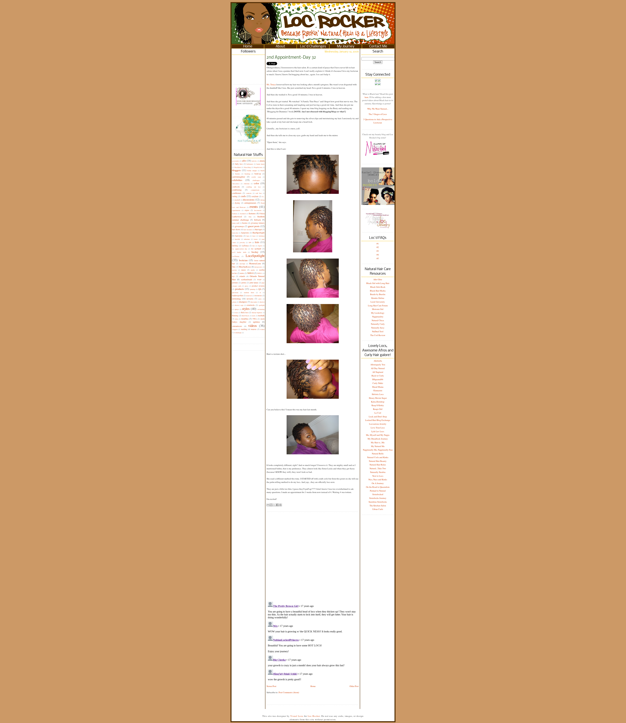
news (242, 273)
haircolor (235, 233)
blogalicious (258, 167)
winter (262, 329)
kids (257, 242)
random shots (249, 292)
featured (243, 213)
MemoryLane (255, 263)
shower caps (239, 305)
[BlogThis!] (271, 505)
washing (244, 329)
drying (262, 200)
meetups (242, 263)
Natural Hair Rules (378, 464)
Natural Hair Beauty (378, 461)
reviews (250, 298)
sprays (237, 309)
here (366, 97)
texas (236, 312)
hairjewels (245, 232)
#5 (378, 258)
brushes (237, 174)
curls (243, 196)
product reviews (258, 286)
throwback (245, 315)
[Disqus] (313, 554)
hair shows (236, 229)
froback (257, 219)
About (280, 46)
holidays (262, 236)
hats (247, 236)
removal (249, 295)
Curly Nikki (378, 383)
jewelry (242, 242)
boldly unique (252, 170)
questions (235, 292)
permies (235, 282)
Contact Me (378, 46)
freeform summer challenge (248, 218)
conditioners (236, 193)
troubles (244, 318)
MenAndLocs (245, 266)
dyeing (237, 203)
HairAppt (258, 229)
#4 (378, 254)
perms (243, 282)
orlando (242, 276)
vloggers (235, 329)
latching (235, 245)
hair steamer (248, 229)
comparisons (255, 190)
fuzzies (244, 223)
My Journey (345, 46)
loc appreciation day (239, 249)
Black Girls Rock (377, 286)
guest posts (254, 226)
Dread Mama (377, 386)
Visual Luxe (297, 716)
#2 (378, 247)
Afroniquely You (377, 364)
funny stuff (235, 223)
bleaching (247, 167)
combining (237, 189)
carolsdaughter (238, 176)
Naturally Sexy (377, 327)
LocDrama (235, 256)
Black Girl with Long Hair (377, 283)
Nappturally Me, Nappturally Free (378, 449)
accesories (235, 161)
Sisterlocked (377, 494)
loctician (243, 260)
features (252, 213)
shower (262, 302)
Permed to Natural (378, 490)
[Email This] (268, 505)
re (260, 292)
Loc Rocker (314, 716)
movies (234, 270)
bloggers (236, 170)
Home (247, 46)
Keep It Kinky (378, 405)
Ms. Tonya (271, 84)
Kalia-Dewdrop (377, 401)
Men (233, 267)
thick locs (244, 312)
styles (246, 308)
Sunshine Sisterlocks (378, 501)
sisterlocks (251, 305)
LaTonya (245, 245)
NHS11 (259, 273)
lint (253, 246)
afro (244, 160)
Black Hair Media (378, 290)
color (256, 183)
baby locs (239, 164)
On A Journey (378, 483)
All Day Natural (378, 368)
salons (234, 302)
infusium (247, 239)
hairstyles (239, 236)
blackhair (237, 167)
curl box (258, 193)
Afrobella (378, 360)
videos (252, 325)
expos (247, 210)
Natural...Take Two (378, 468)
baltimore (249, 164)
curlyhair (255, 196)
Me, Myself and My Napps (377, 434)
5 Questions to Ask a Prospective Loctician (377, 121)
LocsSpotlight (255, 255)
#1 (378, 243)
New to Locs (377, 475)
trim (236, 319)
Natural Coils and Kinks (377, 457)
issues (256, 239)
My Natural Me (378, 446)
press (246, 286)
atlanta (262, 161)
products (239, 289)
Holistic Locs (378, 394)
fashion (234, 213)
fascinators (257, 210)
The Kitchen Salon (378, 505)
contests (249, 193)
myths (253, 270)
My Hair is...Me (378, 442)
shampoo (243, 301)
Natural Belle (378, 453)
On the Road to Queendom (377, 486)
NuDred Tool (377, 331)
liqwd (260, 246)
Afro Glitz (377, 279)
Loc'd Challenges (313, 46)
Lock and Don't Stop (378, 416)
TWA (255, 319)
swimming (261, 309)
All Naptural (377, 372)
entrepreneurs (250, 202)
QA (259, 289)
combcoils (236, 187)
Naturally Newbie (378, 472)
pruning (252, 289)
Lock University (378, 301)
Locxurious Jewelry (377, 423)
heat (254, 236)
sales (260, 299)
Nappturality (377, 316)
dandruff (237, 200)
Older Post (354, 686)
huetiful (237, 239)
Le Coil (377, 412)
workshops (237, 332)
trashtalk (261, 315)
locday (255, 251)
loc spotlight (256, 248)
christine (247, 183)
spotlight (262, 305)
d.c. (263, 196)
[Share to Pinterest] (280, 505)
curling (234, 196)
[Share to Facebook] (277, 505)
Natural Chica (378, 320)
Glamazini (377, 390)
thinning (235, 315)
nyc (233, 276)
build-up (257, 173)
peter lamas (254, 282)
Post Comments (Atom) (289, 692)
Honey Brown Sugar (378, 397)
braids (263, 170)
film (250, 217)
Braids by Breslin (377, 294)
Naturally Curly (378, 323)
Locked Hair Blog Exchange (377, 420)
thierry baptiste (257, 312)
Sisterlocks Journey (377, 498)
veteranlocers (237, 326)
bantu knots (260, 164)
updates (256, 321)
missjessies (258, 267)
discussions (248, 199)
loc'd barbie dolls (239, 252)
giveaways (239, 226)
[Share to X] (274, 505)
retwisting (236, 298)
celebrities (237, 180)
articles (254, 161)
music (243, 270)
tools (253, 315)
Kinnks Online (377, 298)
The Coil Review (377, 335)
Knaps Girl (377, 409)
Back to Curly (378, 375)
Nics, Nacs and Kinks (377, 479)
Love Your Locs (378, 427)
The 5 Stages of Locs (378, 114)
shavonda (254, 302)
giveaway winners (258, 223)
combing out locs (253, 187)
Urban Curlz (377, 509)
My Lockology (377, 312)
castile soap (256, 177)
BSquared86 (377, 379)
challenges (256, 180)
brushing (247, 174)
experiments (236, 210)
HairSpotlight (259, 232)
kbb (250, 242)
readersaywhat (237, 295)
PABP (259, 279)
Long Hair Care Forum (378, 305)
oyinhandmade (246, 279)
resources (258, 295)
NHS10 (250, 273)
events (254, 206)
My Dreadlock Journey (378, 438)
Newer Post (271, 686)
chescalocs (235, 183)
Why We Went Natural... (377, 108)
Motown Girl (377, 309)
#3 (378, 250)
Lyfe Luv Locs (377, 431)
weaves (253, 329)
